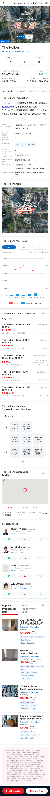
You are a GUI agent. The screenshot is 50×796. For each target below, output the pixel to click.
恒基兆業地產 (8, 106)
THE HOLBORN (9, 103)
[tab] (8, 91)
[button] (13, 416)
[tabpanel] (25, 136)
